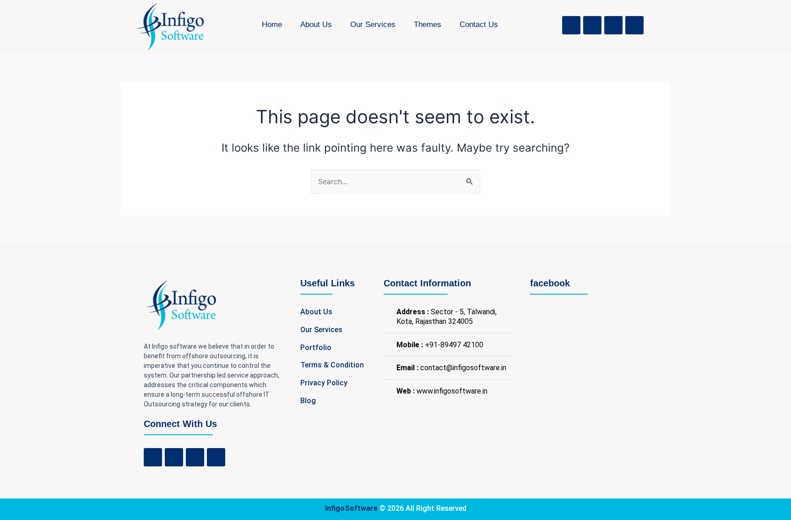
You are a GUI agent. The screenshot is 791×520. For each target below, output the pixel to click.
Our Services (373, 24)
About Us (316, 24)
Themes (427, 24)
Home (272, 24)
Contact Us (479, 24)
